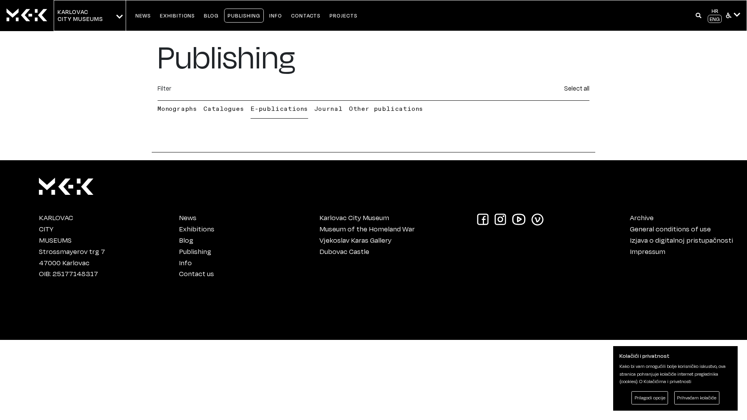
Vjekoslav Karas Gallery (355, 240)
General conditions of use (670, 229)
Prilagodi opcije (650, 397)
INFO (275, 15)
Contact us (196, 273)
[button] (698, 16)
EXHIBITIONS (177, 15)
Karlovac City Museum (354, 217)
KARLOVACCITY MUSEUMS (80, 15)
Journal (328, 108)
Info (185, 262)
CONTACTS (306, 15)
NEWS (143, 15)
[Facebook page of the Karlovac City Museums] (483, 218)
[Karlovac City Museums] (66, 185)
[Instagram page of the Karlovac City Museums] (500, 218)
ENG (715, 19)
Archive (642, 217)
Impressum (647, 251)
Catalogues (223, 108)
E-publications (279, 108)
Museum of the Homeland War (367, 229)
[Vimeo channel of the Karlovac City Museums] (537, 218)
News (187, 217)
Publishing (195, 251)
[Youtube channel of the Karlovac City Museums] (519, 218)
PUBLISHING (244, 15)
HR (715, 10)
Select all (576, 88)
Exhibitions (196, 229)
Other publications (386, 108)
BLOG (211, 15)
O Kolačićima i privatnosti (665, 381)
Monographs (177, 108)
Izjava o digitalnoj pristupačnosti (681, 240)
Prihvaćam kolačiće (696, 397)
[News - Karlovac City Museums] (27, 15)
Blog (186, 240)
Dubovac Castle (344, 251)
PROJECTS (344, 15)
